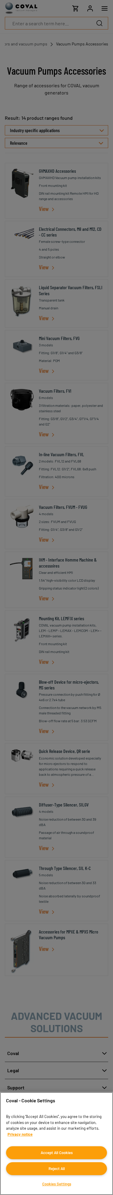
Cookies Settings (56, 1183)
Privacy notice (20, 1134)
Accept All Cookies (57, 1152)
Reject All (57, 1168)
